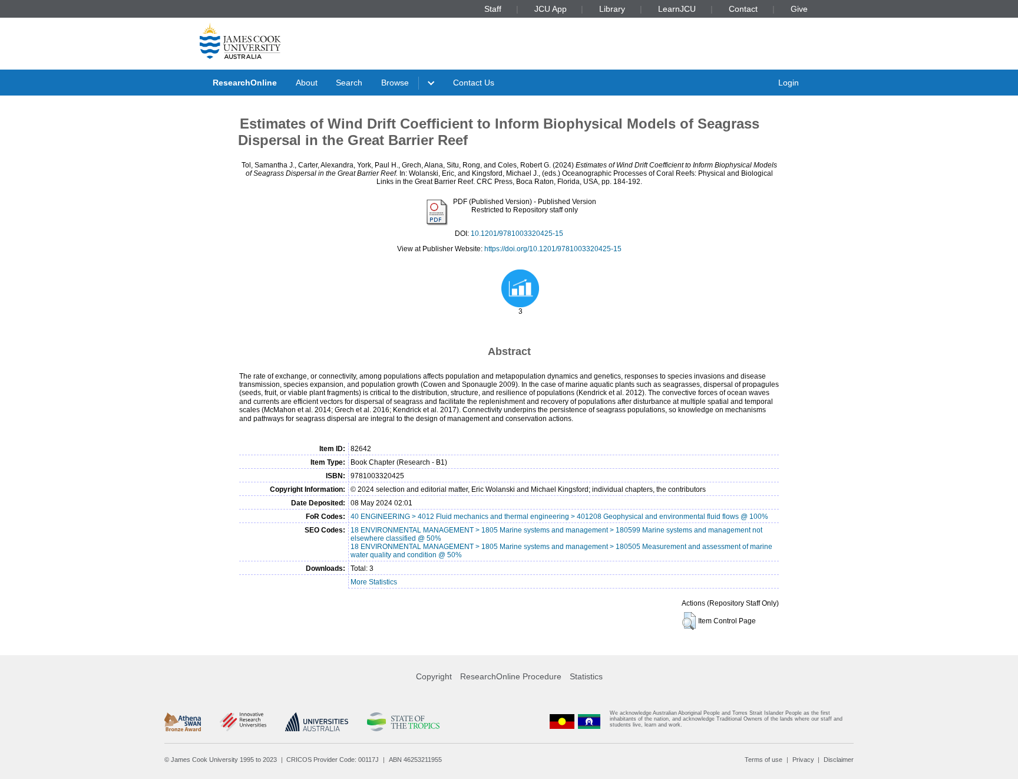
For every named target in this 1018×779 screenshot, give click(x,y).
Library (612, 9)
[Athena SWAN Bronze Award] (182, 721)
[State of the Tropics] (403, 721)
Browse (395, 82)
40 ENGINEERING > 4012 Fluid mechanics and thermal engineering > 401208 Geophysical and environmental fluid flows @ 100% (559, 516)
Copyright (434, 676)
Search (349, 82)
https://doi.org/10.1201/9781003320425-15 (553, 249)
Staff (492, 9)
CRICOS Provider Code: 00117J (332, 759)
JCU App (550, 9)
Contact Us (473, 82)
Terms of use (763, 759)
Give (799, 9)
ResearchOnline (245, 82)
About (307, 82)
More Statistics (374, 582)
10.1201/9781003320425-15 (517, 233)
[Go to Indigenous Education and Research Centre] (562, 721)
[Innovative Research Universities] (243, 721)
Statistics (586, 676)
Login (788, 82)
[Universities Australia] (316, 721)
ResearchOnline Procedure (510, 676)
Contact (743, 9)
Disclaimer (839, 759)
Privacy (803, 759)
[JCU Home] (240, 40)
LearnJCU (677, 9)
